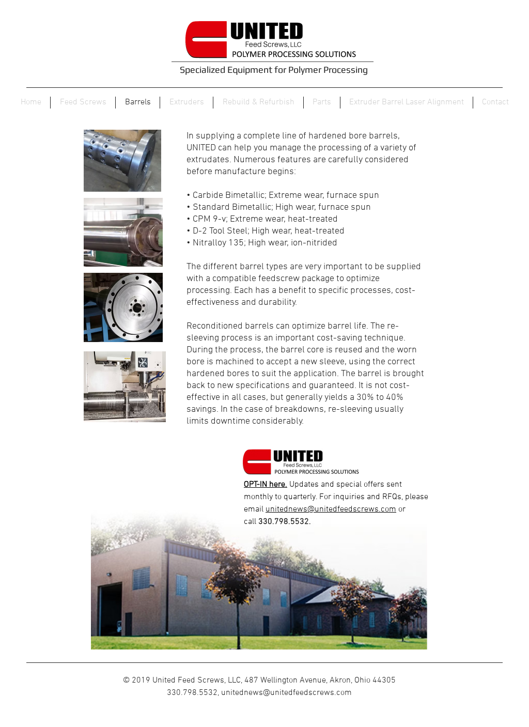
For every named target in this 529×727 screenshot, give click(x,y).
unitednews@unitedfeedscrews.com (331, 509)
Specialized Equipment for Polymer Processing (274, 69)
